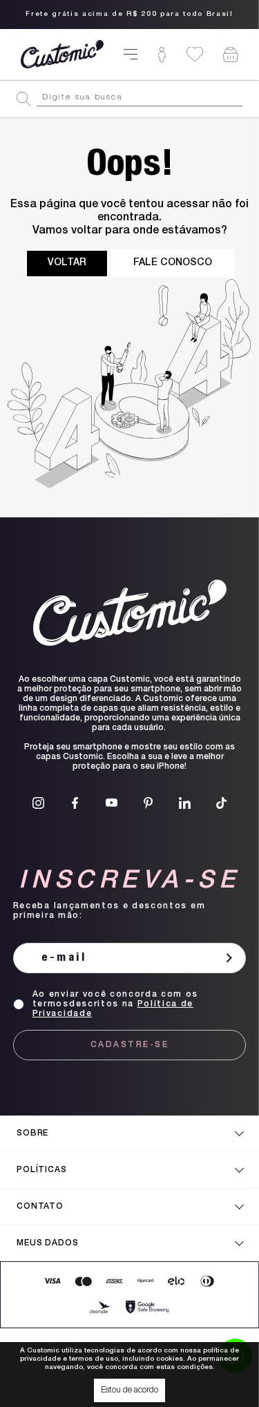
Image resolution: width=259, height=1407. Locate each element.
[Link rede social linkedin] (184, 803)
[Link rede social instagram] (38, 803)
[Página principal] (62, 54)
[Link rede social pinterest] (148, 803)
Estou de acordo (129, 1390)
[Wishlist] (194, 54)
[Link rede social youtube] (111, 803)
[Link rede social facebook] (75, 803)
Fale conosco (172, 263)
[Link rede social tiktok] (221, 803)
